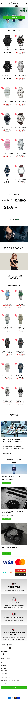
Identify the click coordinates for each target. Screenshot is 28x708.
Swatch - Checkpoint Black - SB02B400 (7, 76)
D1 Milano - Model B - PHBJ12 (20, 376)
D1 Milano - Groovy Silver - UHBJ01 (20, 400)
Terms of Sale (4, 673)
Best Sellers (14, 31)
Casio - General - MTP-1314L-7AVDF (20, 128)
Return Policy (4, 672)
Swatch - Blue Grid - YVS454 (7, 180)
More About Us (7, 453)
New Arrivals (14, 285)
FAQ (2, 663)
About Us (3, 661)
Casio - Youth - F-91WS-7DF (7, 102)
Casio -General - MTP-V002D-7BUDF (20, 154)
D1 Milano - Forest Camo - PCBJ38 (20, 328)
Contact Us (3, 665)
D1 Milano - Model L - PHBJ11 (7, 376)
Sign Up (14, 687)
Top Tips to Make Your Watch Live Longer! (12, 512)
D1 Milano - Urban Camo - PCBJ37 (7, 328)
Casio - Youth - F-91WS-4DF (7, 154)
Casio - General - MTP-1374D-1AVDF (20, 50)
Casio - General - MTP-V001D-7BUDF (20, 76)
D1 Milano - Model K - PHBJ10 (20, 352)
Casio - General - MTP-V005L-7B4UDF (20, 180)
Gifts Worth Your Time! (10, 547)
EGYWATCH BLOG (14, 460)
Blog (2, 662)
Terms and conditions (5, 674)
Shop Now (14, 17)
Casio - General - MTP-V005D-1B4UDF (7, 128)
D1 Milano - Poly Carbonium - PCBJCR (7, 352)
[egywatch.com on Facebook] (2, 654)
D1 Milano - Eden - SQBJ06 (20, 303)
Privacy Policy (4, 670)
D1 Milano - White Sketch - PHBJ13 (7, 400)
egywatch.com (15, 694)
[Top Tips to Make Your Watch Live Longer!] (14, 498)
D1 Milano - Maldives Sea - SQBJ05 (7, 303)
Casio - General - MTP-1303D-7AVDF (20, 102)
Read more (7, 482)
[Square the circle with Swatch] (14, 469)
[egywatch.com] (14, 3)
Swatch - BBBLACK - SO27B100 (7, 50)
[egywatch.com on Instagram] (3, 654)
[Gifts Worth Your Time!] (14, 534)
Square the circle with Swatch (13, 477)
